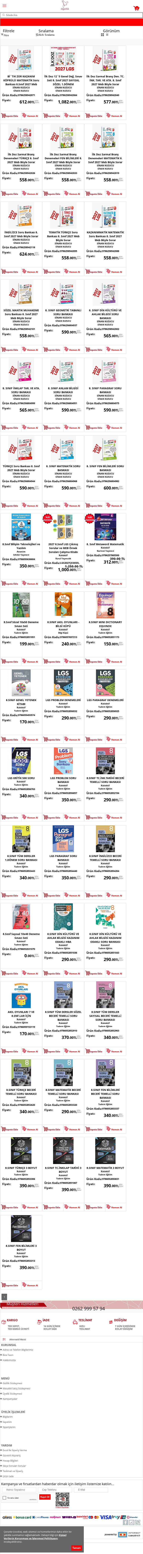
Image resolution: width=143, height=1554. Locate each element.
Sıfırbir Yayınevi (21, 554)
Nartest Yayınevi (105, 550)
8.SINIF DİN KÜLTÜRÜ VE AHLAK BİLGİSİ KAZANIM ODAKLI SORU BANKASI (105, 938)
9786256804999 (26, 403)
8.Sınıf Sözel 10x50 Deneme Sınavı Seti (21, 624)
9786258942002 (110, 329)
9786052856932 (68, 711)
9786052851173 (110, 637)
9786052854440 (68, 871)
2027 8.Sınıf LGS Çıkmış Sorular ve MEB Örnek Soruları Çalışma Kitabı (63, 548)
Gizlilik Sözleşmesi (12, 1383)
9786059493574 (26, 715)
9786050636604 (26, 559)
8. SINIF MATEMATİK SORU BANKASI (63, 468)
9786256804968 (68, 481)
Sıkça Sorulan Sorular (14, 1465)
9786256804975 (110, 403)
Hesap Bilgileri (10, 1460)
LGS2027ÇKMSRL (69, 563)
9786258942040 (110, 95)
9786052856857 (68, 793)
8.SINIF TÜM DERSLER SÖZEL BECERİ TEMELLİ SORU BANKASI (63, 1015)
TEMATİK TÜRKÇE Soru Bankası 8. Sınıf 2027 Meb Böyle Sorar (63, 236)
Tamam (76, 1548)
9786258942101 (26, 329)
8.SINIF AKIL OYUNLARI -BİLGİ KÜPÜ (63, 624)
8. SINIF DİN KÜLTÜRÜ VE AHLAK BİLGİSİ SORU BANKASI (105, 314)
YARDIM (6, 1445)
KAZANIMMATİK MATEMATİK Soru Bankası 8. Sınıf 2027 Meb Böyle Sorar (105, 236)
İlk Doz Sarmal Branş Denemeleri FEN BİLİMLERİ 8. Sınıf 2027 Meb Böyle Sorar (63, 158)
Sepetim (7, 1422)
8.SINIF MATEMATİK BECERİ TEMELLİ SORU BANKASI (63, 1092)
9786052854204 (110, 871)
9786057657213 (68, 637)
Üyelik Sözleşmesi (12, 1393)
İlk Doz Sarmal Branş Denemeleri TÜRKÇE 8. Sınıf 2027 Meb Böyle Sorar (21, 158)
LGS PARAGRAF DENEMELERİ (105, 700)
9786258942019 (110, 173)
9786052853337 (110, 1108)
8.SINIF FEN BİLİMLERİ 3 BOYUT (21, 1247)
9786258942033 (68, 173)
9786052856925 (110, 711)
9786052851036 (68, 952)
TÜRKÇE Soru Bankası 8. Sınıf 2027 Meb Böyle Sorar (21, 468)
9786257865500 (110, 555)
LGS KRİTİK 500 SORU (21, 778)
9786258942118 (26, 247)
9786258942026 (26, 173)
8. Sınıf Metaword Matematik (105, 544)
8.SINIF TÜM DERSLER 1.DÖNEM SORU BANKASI (21, 858)
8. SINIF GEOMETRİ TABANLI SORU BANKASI (63, 312)
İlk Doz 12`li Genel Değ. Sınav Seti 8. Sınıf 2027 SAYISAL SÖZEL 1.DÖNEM (63, 80)
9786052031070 (26, 949)
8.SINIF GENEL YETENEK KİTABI (21, 702)
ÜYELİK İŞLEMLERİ (13, 1412)
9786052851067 (68, 1182)
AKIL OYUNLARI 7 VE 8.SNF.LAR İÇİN (21, 1014)
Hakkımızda (9, 1360)
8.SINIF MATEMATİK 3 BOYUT (105, 1168)
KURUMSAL (8, 1345)
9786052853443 (26, 871)
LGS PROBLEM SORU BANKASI (63, 780)
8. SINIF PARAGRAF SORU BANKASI (105, 390)
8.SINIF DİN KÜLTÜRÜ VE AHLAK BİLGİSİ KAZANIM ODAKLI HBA (63, 938)
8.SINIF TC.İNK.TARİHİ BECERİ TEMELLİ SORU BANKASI (105, 780)
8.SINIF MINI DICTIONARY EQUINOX (105, 624)
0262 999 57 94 (88, 1308)
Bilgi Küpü (63, 632)
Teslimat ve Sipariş (13, 1471)
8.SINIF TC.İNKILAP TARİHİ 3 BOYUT (63, 1170)
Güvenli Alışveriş (11, 1455)
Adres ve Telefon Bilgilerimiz (18, 1349)
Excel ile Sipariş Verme (15, 1450)
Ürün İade (8, 1476)
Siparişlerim (9, 1427)
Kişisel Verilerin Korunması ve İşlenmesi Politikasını (35, 1536)
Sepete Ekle (11, 116)
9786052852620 (26, 1105)
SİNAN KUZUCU (21, 87)
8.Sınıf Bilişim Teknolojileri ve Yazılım (21, 546)
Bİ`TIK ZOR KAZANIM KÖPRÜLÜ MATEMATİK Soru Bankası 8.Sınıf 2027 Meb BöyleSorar (21, 80)
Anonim (21, 551)
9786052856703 (26, 789)
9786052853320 (68, 1105)
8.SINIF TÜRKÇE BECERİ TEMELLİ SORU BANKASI (21, 1092)
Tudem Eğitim (21, 632)
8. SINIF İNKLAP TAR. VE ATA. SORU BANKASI (21, 390)
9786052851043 (110, 952)
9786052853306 (26, 1179)
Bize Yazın (8, 1355)
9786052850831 (110, 1179)
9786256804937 (68, 325)
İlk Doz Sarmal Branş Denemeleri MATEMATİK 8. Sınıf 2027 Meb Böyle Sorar (105, 158)
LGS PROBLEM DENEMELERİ (63, 700)
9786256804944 (26, 481)
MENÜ (5, 1378)
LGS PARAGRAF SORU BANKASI (63, 858)
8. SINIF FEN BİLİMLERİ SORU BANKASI (105, 468)
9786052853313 (26, 1260)
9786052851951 (26, 637)
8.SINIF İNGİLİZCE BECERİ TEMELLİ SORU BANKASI (105, 858)
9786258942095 (68, 251)
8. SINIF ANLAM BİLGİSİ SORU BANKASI (63, 390)
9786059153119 (26, 1027)
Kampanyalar (10, 1398)
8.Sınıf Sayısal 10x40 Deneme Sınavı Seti (21, 936)
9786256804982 (110, 481)
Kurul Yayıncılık (63, 558)
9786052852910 (68, 1030)
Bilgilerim (8, 1416)
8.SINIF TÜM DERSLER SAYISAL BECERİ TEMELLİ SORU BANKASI (105, 1015)
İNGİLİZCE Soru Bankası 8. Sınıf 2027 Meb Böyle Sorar (21, 234)
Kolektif (63, 555)
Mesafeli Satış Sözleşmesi (16, 1388)
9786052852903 (110, 1030)
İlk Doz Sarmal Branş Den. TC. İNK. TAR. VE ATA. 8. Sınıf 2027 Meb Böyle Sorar (105, 80)
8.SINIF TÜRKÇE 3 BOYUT (21, 1168)
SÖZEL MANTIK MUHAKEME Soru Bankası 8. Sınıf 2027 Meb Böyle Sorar (21, 314)
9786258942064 (68, 95)
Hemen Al (32, 116)
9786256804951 (68, 403)
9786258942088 (110, 251)
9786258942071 (26, 95)
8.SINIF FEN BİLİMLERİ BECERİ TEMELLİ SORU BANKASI (105, 1093)
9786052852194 (110, 793)
